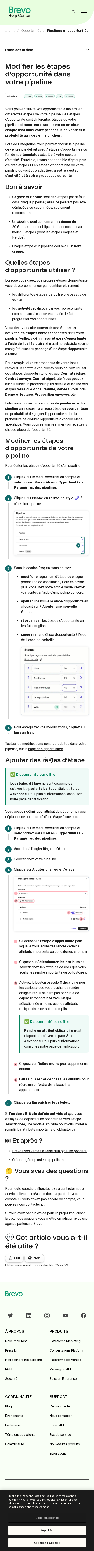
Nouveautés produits (65, 1444)
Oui (17, 1258)
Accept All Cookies (47, 1542)
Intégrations (58, 1453)
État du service (60, 1434)
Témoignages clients (20, 1434)
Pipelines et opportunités (68, 31)
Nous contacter (61, 1416)
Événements (14, 1416)
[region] (47, 1520)
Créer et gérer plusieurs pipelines (38, 1160)
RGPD (9, 1369)
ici (42, 1204)
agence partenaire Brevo (23, 1224)
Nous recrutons (16, 1341)
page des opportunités (45, 749)
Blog (8, 1406)
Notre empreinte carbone (23, 1360)
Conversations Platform (66, 1350)
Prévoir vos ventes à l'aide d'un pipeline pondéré (49, 1151)
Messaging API (60, 1369)
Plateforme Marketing (65, 1341)
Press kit (11, 1350)
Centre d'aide (60, 1406)
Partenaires (13, 1425)
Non (36, 1258)
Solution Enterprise (63, 1378)
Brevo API (57, 1425)
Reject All (47, 1530)
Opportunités (31, 31)
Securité (11, 1378)
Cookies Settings (47, 1517)
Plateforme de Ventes (65, 1360)
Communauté (14, 1444)
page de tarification (33, 799)
